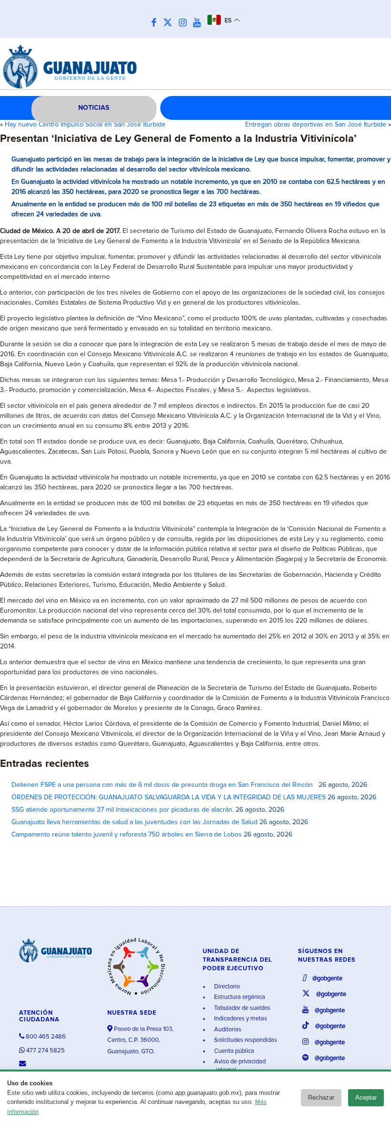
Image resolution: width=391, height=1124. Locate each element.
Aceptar (366, 1097)
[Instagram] (185, 23)
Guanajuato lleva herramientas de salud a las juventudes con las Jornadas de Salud (134, 822)
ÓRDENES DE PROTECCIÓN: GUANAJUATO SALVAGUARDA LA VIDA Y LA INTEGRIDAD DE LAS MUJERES (168, 797)
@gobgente (326, 979)
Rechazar (321, 1097)
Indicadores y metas (240, 1019)
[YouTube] (199, 23)
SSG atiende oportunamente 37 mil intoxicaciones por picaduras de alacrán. (122, 809)
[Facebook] (156, 23)
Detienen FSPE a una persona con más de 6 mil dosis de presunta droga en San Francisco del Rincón (164, 785)
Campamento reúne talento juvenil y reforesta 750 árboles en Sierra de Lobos (126, 834)
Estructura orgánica (239, 997)
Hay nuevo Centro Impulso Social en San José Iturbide (85, 124)
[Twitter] (170, 23)
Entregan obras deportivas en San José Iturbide (315, 124)
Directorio (226, 987)
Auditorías (227, 1030)
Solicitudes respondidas (245, 1040)
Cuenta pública (233, 1051)
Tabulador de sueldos (241, 1008)
